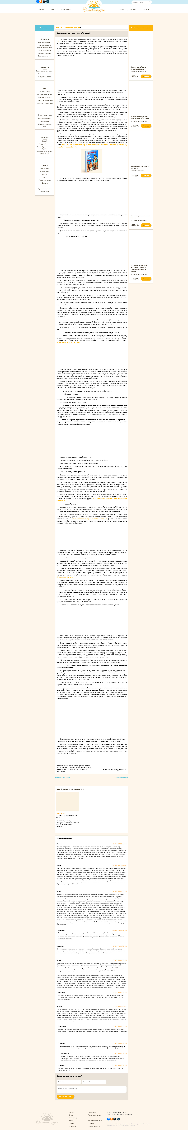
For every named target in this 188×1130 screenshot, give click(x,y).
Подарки (91, 1123)
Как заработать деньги (44, 95)
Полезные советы (44, 92)
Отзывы (133, 9)
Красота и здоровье (44, 118)
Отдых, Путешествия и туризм (44, 148)
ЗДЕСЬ (59, 41)
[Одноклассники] (40, 1)
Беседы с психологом (45, 53)
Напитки (44, 186)
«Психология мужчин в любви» (68, 342)
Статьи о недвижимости (45, 100)
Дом (89, 1118)
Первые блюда (44, 168)
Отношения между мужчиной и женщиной (44, 46)
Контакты (146, 9)
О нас (52, 9)
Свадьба (44, 141)
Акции (122, 9)
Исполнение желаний (45, 74)
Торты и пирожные (45, 180)
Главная (41, 9)
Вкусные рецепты (94, 1126)
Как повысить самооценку (44, 71)
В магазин (146, 76)
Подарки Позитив (44, 144)
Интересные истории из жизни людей (44, 153)
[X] (44, 1)
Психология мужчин (44, 42)
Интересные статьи (44, 77)
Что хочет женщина (44, 50)
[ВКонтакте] (37, 1)
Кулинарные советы (44, 189)
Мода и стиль (44, 121)
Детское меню (44, 192)
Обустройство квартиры (45, 103)
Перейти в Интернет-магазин (141, 28)
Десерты (45, 183)
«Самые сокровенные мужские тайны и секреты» (89, 519)
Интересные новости (45, 97)
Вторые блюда (44, 171)
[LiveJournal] (47, 1)
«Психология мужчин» (65, 577)
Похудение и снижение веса (44, 125)
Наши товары (65, 9)
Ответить (124, 844)
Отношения (92, 1112)
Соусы (45, 177)
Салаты (44, 174)
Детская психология (44, 56)
